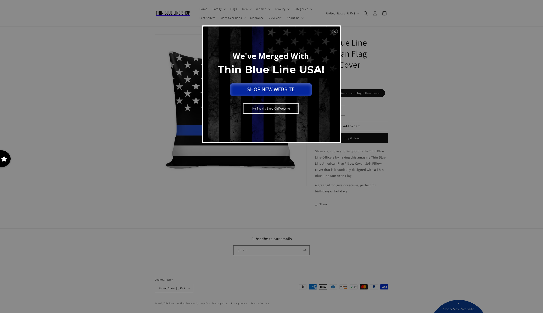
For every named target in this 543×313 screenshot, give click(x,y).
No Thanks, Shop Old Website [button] (271, 108)
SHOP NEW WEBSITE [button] (271, 89)
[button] (334, 31)
